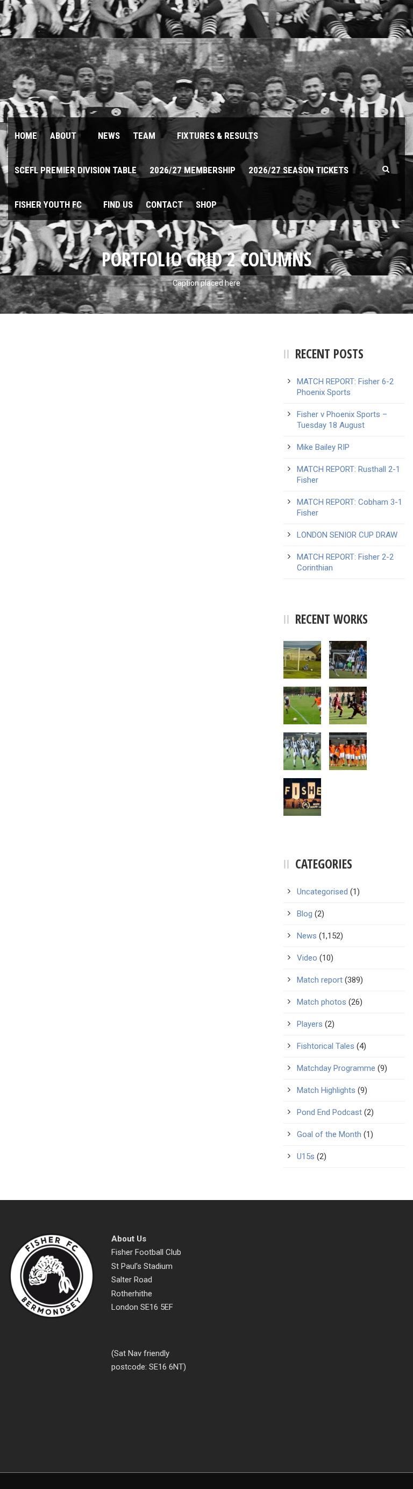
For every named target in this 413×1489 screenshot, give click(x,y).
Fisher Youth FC (48, 204)
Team (144, 135)
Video (307, 958)
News (109, 135)
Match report (320, 980)
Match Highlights (326, 1090)
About (63, 135)
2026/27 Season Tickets (298, 170)
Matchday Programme (336, 1068)
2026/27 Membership (192, 170)
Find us (118, 204)
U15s (306, 1156)
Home (26, 135)
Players (310, 1024)
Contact (164, 204)
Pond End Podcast (329, 1112)
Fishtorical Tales (325, 1046)
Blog (304, 914)
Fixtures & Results (217, 135)
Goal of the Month (329, 1134)
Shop (206, 204)
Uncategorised (322, 892)
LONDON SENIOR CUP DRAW (347, 535)
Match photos (321, 1002)
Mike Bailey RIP (323, 447)
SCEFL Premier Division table (76, 170)
